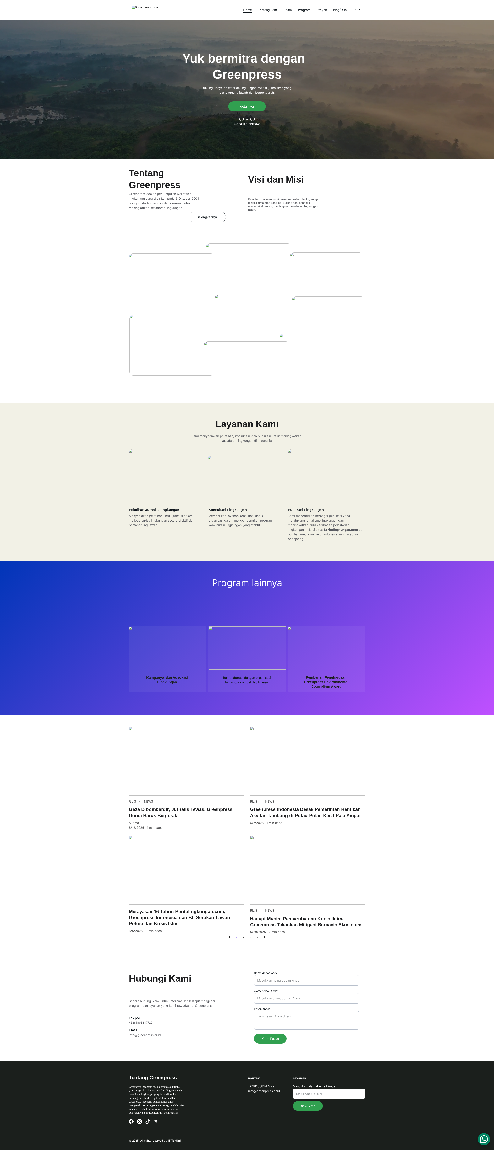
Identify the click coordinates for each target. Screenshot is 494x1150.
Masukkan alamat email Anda (314, 1086)
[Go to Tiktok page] (147, 1121)
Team (288, 10)
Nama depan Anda (266, 973)
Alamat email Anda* (266, 991)
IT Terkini (174, 1140)
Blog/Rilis (340, 10)
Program (304, 10)
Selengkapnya (207, 217)
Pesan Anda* (262, 1008)
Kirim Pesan (270, 1039)
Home (247, 10)
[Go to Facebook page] (131, 1121)
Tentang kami (268, 10)
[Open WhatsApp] (484, 1139)
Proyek (322, 10)
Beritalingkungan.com (341, 530)
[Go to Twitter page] (156, 1121)
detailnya (247, 106)
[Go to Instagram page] (139, 1121)
